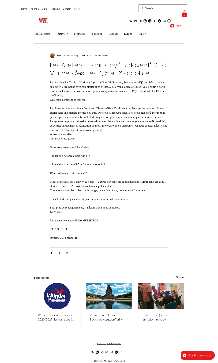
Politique (97, 33)
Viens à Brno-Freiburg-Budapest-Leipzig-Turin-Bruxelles (106, 317)
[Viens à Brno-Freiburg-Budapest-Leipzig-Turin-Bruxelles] (109, 296)
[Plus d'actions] (166, 56)
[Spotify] (159, 21)
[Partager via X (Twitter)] (59, 252)
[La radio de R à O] (130, 21)
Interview (62, 33)
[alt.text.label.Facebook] (154, 21)
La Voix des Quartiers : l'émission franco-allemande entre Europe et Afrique (160, 317)
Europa (128, 33)
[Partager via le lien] (74, 252)
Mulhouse (80, 33)
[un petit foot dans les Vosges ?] (135, 21)
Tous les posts (42, 33)
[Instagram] (140, 21)
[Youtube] (169, 21)
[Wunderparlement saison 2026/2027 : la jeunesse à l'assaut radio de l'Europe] (57, 296)
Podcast (113, 33)
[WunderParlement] (145, 21)
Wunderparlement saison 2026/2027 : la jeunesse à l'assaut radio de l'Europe (55, 317)
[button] (184, 13)
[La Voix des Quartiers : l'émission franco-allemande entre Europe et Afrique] (161, 296)
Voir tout (180, 277)
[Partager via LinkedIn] (67, 252)
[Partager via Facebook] (51, 252)
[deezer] (164, 21)
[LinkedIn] (149, 21)
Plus (141, 33)
